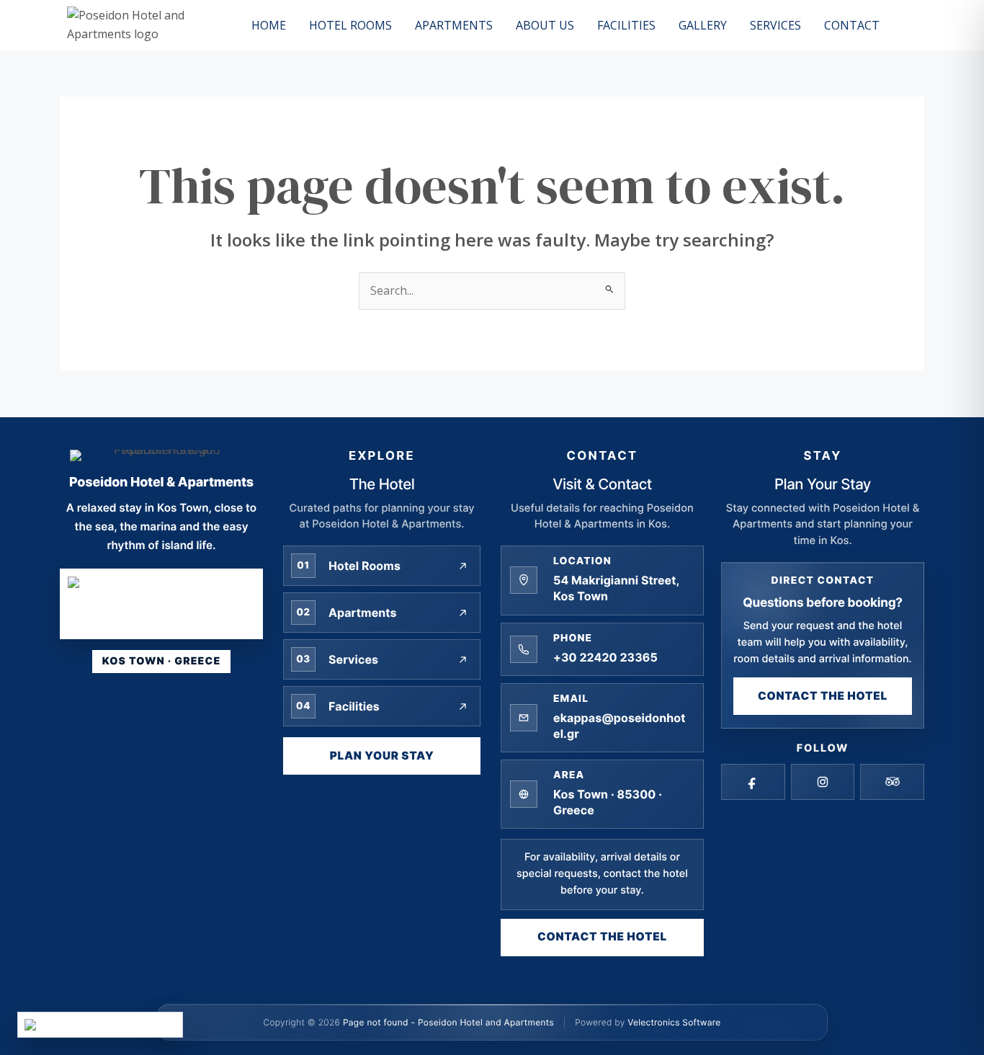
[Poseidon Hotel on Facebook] (753, 782)
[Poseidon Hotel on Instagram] (823, 782)
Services (775, 25)
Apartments (454, 25)
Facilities (626, 25)
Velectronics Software (673, 1022)
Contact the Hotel (602, 936)
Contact (852, 25)
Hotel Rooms (350, 25)
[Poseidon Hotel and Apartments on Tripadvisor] (892, 782)
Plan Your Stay (382, 755)
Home (268, 25)
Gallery (703, 25)
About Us (545, 25)
